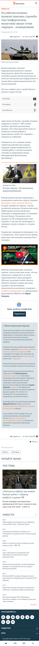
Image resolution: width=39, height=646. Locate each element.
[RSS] (3, 622)
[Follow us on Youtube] (13, 617)
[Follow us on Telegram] (27, 617)
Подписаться (19, 314)
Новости (5, 9)
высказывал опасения (11, 376)
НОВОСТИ (8, 515)
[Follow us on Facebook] (3, 617)
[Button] (15, 36)
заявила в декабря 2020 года (13, 291)
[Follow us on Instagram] (18, 617)
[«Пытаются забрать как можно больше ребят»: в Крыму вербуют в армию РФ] (19, 479)
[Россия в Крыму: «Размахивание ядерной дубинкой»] (19, 173)
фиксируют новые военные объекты (16, 203)
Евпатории (27, 356)
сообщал (13, 387)
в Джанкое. (17, 359)
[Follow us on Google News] (22, 617)
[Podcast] (8, 622)
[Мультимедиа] (6, 643)
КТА (15, 643)
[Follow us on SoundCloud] (32, 617)
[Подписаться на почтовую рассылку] (13, 622)
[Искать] (33, 643)
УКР (23, 643)
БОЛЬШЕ (34, 605)
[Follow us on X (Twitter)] (8, 617)
